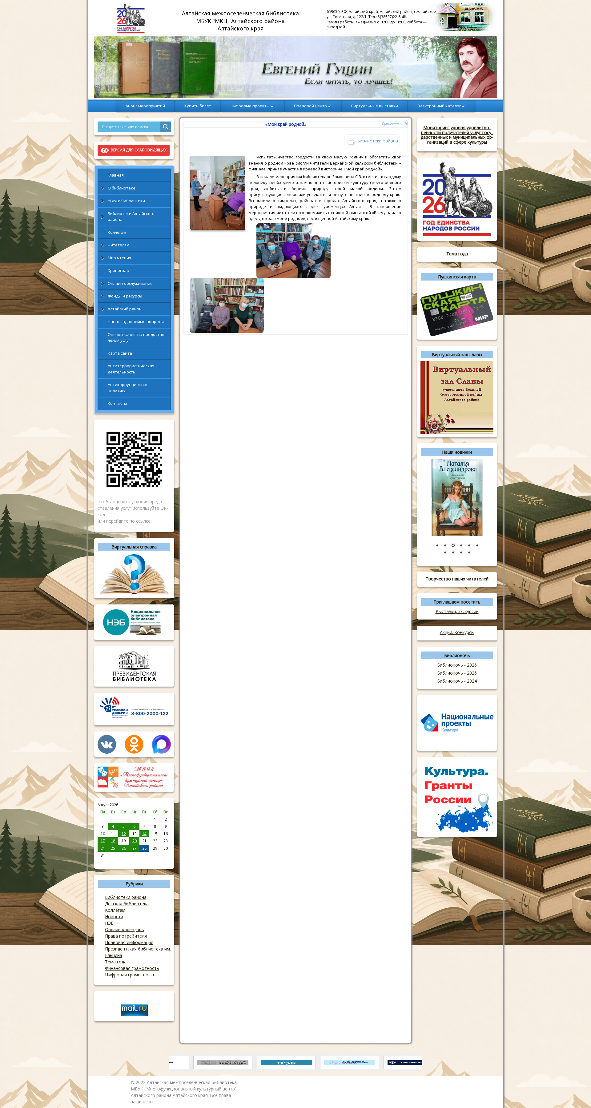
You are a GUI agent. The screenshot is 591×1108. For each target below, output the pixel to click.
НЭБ (109, 923)
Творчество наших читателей (457, 579)
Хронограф (118, 270)
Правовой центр (310, 106)
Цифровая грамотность (130, 975)
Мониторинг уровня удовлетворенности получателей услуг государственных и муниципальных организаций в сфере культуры (457, 135)
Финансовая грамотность (132, 968)
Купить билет (197, 106)
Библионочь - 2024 (457, 681)
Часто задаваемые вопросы (136, 321)
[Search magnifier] (165, 127)
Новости (114, 916)
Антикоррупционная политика (128, 387)
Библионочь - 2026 (457, 665)
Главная (116, 175)
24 (103, 848)
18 (113, 840)
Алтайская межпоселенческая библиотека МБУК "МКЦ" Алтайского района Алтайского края (241, 21)
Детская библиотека (127, 904)
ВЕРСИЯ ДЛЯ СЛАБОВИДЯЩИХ (138, 150)
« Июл (103, 861)
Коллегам (117, 232)
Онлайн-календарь (124, 929)
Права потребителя (126, 936)
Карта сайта (120, 353)
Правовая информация (129, 942)
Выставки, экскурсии (457, 611)
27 (134, 848)
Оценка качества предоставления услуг (137, 337)
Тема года (116, 962)
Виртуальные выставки (374, 106)
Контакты (117, 403)
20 (134, 840)
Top (576, 1093)
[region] (295, 67)
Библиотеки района (126, 897)
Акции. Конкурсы (457, 632)
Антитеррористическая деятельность (131, 369)
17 (103, 840)
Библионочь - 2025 (457, 673)
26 (124, 848)
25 (113, 848)
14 (144, 833)
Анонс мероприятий (145, 106)
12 (124, 833)
